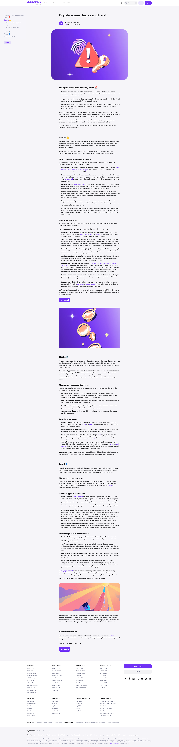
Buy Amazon (55, 708)
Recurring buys (31, 688)
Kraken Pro (41, 735)
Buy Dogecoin (31, 706)
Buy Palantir (55, 711)
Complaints (55, 690)
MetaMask (83, 234)
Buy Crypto (30, 668)
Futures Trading (32, 675)
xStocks (87, 735)
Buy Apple (55, 706)
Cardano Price (80, 678)
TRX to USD (103, 685)
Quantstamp (98, 439)
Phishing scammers (79, 184)
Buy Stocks (56, 698)
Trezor (91, 424)
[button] (47, 3)
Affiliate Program (57, 680)
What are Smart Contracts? (108, 703)
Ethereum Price (80, 671)
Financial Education (106, 698)
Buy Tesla (54, 703)
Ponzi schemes (78, 497)
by (31, 731)
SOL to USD (103, 678)
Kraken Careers (56, 671)
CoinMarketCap (96, 263)
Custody (124, 735)
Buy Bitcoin (30, 701)
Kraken (90, 234)
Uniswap (99, 234)
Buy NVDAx (79, 701)
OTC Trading (31, 678)
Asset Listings (56, 683)
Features (30, 665)
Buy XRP (29, 708)
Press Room (55, 678)
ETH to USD (103, 671)
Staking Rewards (32, 685)
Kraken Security (56, 668)
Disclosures (102, 722)
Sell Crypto (30, 671)
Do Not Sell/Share (57, 722)
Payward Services (79, 735)
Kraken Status (56, 685)
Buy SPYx (78, 708)
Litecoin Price (80, 683)
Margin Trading (31, 673)
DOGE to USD (104, 680)
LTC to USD (103, 688)
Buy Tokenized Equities (83, 698)
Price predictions (81, 688)
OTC (119, 735)
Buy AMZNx (79, 711)
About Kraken (56, 665)
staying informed (67, 571)
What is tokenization (106, 708)
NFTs (110, 485)
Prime (115, 735)
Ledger (83, 424)
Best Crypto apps (105, 711)
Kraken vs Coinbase (106, 715)
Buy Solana (30, 713)
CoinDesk (80, 284)
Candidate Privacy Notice (112, 722)
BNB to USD (103, 675)
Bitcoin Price (79, 668)
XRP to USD (103, 673)
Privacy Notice (38, 722)
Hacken (111, 444)
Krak (112, 735)
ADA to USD (103, 683)
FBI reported (68, 179)
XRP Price (78, 675)
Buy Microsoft (56, 713)
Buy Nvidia (55, 701)
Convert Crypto (105, 665)
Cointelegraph (91, 284)
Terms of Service (80, 722)
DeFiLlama (106, 263)
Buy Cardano (31, 711)
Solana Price (79, 680)
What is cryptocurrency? (107, 701)
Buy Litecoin (31, 715)
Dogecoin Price (80, 673)
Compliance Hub (69, 722)
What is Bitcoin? (104, 706)
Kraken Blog (55, 673)
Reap (100, 735)
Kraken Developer (57, 675)
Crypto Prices (80, 665)
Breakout (54, 735)
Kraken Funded (32, 692)
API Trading (30, 683)
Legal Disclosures (113, 743)
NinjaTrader (48, 735)
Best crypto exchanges (107, 713)
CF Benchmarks (94, 735)
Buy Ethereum (31, 703)
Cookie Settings (48, 722)
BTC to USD (103, 668)
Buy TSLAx (79, 703)
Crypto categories (81, 685)
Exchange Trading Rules (91, 722)
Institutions (30, 680)
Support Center (56, 688)
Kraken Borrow (31, 690)
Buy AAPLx (79, 706)
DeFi (99, 435)
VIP (58, 735)
